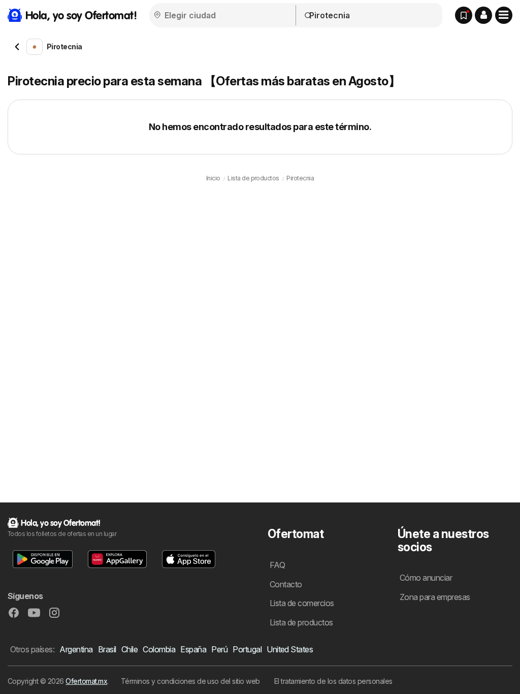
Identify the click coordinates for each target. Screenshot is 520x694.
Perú (219, 649)
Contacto (286, 584)
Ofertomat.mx (86, 681)
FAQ (277, 565)
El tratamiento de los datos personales (333, 681)
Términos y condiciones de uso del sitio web (190, 681)
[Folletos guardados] (463, 15)
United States (290, 649)
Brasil (107, 649)
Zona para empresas (435, 597)
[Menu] (503, 15)
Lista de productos (301, 622)
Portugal (247, 649)
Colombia (159, 649)
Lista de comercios (302, 603)
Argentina (75, 649)
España (193, 649)
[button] (483, 15)
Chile (129, 649)
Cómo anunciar (426, 578)
